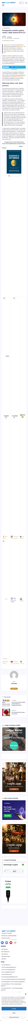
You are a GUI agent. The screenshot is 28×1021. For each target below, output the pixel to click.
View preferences (14, 1017)
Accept (14, 1008)
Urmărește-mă (14, 688)
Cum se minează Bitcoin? (8, 969)
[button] (25, 994)
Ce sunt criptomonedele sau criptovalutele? (13, 979)
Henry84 (10, 37)
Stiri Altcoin (4, 954)
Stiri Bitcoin (4, 949)
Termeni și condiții (6, 933)
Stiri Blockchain (5, 956)
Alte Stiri (3, 959)
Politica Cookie (5, 938)
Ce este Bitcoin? (5, 965)
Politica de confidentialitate (8, 935)
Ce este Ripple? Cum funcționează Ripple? (13, 981)
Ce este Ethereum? (6, 974)
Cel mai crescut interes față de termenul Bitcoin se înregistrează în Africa (18, 704)
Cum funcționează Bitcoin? (8, 967)
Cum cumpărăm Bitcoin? (8, 972)
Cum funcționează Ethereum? (9, 977)
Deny (14, 1013)
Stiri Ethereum (5, 951)
